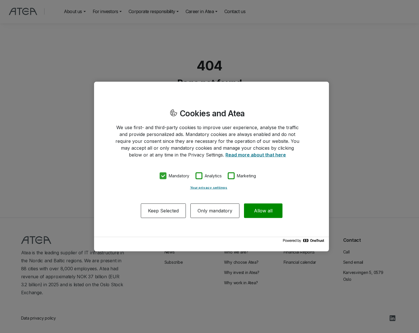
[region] (211, 166)
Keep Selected (163, 210)
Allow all (263, 210)
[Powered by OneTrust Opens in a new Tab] (304, 241)
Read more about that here (255, 155)
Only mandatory (215, 210)
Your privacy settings (208, 187)
